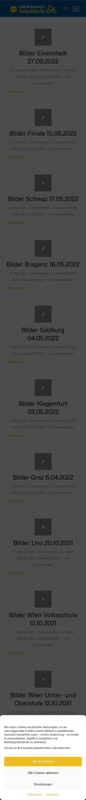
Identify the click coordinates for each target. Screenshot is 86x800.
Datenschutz (35, 794)
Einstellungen (43, 784)
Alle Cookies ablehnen (43, 773)
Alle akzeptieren (43, 761)
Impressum (52, 794)
